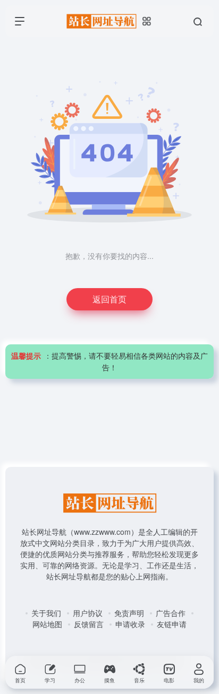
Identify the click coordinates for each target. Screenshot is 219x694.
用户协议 (88, 613)
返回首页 (109, 299)
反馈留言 (89, 624)
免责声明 (129, 613)
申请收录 (130, 624)
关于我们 (46, 613)
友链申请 (172, 624)
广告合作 (171, 613)
